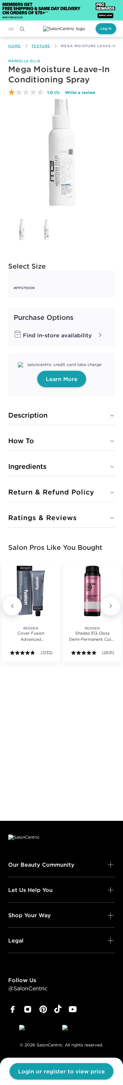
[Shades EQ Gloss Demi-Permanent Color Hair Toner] (92, 591)
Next (110, 605)
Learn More (62, 379)
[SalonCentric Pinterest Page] (43, 1009)
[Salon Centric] (64, 28)
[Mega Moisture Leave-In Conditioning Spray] (22, 230)
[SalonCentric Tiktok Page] (58, 1009)
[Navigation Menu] (11, 29)
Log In (105, 28)
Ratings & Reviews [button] (42, 517)
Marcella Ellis (24, 61)
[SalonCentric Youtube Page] (72, 1009)
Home (14, 46)
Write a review (80, 92)
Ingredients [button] (27, 466)
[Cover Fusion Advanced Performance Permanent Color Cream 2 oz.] (30, 591)
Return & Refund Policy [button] (51, 492)
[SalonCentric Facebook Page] (12, 1009)
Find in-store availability (56, 335)
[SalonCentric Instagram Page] (28, 1009)
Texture (40, 46)
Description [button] (27, 415)
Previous (12, 605)
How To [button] (21, 440)
